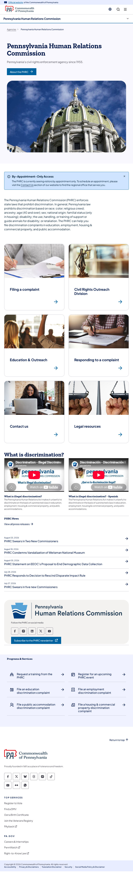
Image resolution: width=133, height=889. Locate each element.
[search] (118, 9)
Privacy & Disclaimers (29, 867)
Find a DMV (10, 809)
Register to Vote (13, 803)
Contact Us (27, 184)
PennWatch (10, 847)
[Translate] (110, 9)
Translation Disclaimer (52, 867)
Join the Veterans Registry (18, 820)
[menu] (125, 9)
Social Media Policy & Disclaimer (90, 867)
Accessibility (10, 867)
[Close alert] (124, 176)
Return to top (117, 740)
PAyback (9, 826)
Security (68, 867)
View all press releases (17, 524)
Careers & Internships (16, 841)
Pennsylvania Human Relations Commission (31, 18)
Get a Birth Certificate (16, 814)
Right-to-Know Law (15, 853)
